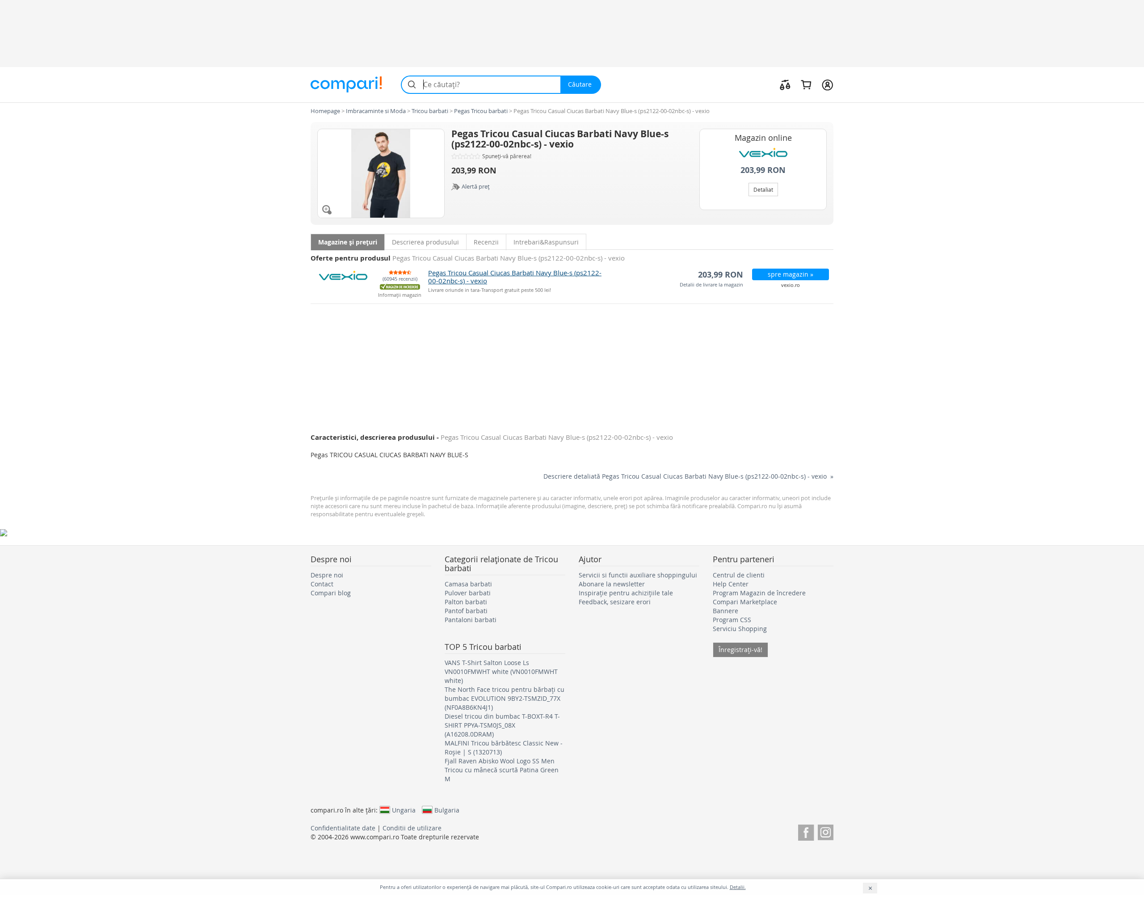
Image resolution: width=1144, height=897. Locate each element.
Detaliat (763, 189)
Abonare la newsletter (612, 584)
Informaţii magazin (399, 295)
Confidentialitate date (343, 828)
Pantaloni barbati (470, 619)
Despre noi (327, 575)
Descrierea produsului (425, 242)
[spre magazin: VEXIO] (763, 153)
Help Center (731, 584)
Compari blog (331, 593)
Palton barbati (466, 602)
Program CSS (732, 619)
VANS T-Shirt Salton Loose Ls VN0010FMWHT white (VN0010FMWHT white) (501, 671)
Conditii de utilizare (412, 828)
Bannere (725, 610)
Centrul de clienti (739, 575)
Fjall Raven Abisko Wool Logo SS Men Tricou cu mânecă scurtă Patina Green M (502, 770)
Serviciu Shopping (740, 628)
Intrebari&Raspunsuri (546, 242)
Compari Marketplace (745, 602)
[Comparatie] (785, 84)
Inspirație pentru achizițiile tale (626, 593)
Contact (322, 584)
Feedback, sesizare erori (615, 602)
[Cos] (806, 84)
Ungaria (404, 810)
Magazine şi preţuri (347, 242)
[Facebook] (806, 831)
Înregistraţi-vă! (740, 649)
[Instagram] (825, 831)
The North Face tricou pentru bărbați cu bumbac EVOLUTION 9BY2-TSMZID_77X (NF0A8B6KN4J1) (504, 698)
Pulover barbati (468, 593)
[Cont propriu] (827, 84)
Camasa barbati (468, 584)
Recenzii (486, 242)
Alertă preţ (476, 186)
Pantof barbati (466, 610)
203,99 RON (763, 170)
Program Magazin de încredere (759, 593)
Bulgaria (446, 810)
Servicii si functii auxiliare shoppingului (638, 575)
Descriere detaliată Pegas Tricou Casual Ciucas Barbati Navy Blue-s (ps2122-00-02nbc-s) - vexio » (688, 476)
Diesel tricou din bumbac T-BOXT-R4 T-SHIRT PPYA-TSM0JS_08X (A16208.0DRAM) (502, 725)
